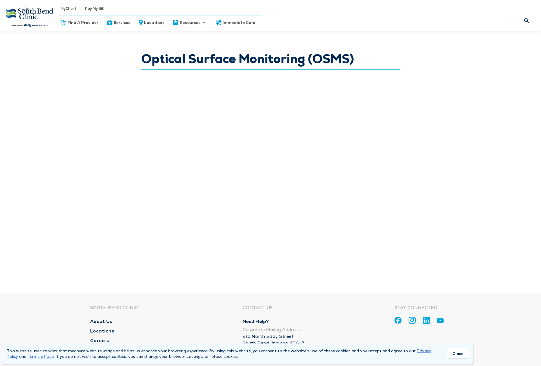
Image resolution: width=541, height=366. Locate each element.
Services (122, 22)
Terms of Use (41, 356)
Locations (154, 22)
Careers (99, 340)
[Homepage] (29, 15)
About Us (101, 321)
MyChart (68, 8)
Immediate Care (239, 22)
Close (458, 353)
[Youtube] (440, 321)
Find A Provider (82, 22)
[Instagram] (412, 320)
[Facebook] (398, 320)
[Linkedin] (426, 320)
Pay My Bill (94, 8)
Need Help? (256, 321)
